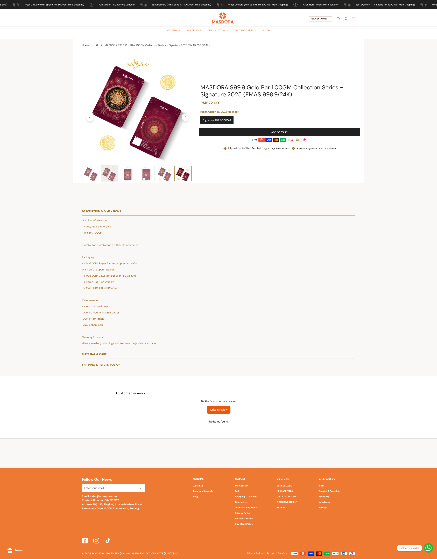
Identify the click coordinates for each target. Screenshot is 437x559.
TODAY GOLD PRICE (319, 19)
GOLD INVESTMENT (287, 502)
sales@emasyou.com (103, 496)
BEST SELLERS (284, 485)
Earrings (323, 507)
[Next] (185, 117)
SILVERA (281, 507)
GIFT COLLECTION (286, 496)
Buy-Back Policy (244, 523)
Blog (195, 496)
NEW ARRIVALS (285, 491)
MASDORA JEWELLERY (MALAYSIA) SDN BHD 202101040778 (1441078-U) (135, 553)
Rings (322, 485)
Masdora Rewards (203, 491)
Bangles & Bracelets (329, 491)
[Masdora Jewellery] (223, 18)
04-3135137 (111, 500)
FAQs (237, 491)
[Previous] (90, 117)
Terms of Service (277, 553)
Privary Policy (254, 553)
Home (85, 45)
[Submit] (140, 488)
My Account (241, 485)
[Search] (338, 19)
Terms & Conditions (246, 507)
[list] (138, 117)
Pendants (324, 496)
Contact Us (241, 502)
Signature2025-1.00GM (217, 120)
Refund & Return (244, 518)
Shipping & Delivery (246, 496)
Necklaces (324, 502)
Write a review (219, 409)
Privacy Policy (242, 513)
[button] (353, 19)
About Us (198, 485)
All (96, 45)
